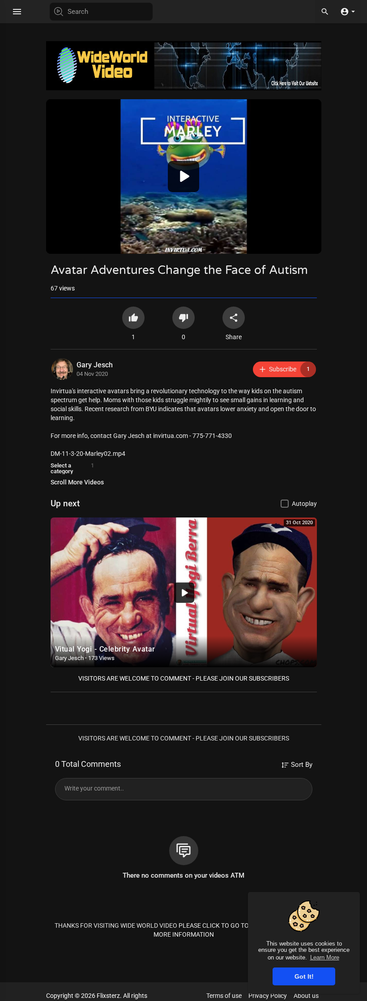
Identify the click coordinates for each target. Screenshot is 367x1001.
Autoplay (304, 503)
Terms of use (224, 995)
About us (306, 995)
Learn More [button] (324, 957)
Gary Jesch (95, 365)
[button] (347, 11)
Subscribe (289, 369)
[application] (183, 176)
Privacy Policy (267, 995)
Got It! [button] (304, 976)
